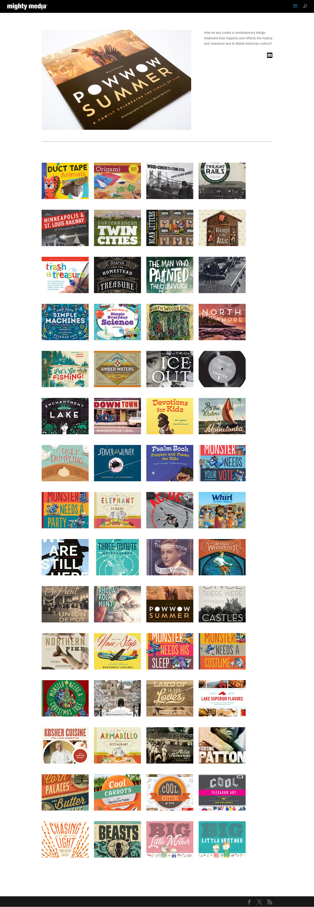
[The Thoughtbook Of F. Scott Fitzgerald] (169, 557)
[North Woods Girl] (169, 322)
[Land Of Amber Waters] (117, 369)
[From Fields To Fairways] (169, 745)
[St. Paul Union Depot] (65, 604)
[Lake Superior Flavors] (222, 698)
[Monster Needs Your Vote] (222, 463)
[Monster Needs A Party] (65, 510)
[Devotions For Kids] (169, 416)
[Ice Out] (169, 369)
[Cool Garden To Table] (117, 792)
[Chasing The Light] (65, 839)
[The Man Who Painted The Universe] (169, 275)
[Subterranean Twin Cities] (117, 228)
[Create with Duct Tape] (65, 181)
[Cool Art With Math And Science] (222, 792)
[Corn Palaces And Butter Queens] (65, 792)
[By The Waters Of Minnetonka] (222, 416)
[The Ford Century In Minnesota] (222, 275)
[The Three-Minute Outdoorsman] (117, 557)
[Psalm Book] (169, 463)
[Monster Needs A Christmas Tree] (65, 698)
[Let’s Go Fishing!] (65, 369)
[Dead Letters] (169, 228)
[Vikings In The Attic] (222, 228)
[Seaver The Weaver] (117, 463)
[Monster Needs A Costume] (222, 651)
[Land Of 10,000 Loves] (169, 698)
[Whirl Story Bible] (222, 510)
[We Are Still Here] (65, 557)
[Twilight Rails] (222, 181)
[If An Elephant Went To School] (117, 510)
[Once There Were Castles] (222, 604)
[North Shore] (222, 322)
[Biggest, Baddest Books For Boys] (117, 839)
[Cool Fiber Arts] (169, 792)
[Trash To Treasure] (65, 275)
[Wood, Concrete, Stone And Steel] (169, 181)
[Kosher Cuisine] (65, 745)
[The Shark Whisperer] (222, 557)
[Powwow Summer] (169, 604)
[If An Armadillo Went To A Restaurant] (117, 745)
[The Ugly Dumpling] (65, 463)
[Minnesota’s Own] (117, 698)
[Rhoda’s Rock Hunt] (117, 604)
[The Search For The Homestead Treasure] (117, 275)
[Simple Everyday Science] (117, 322)
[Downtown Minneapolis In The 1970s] (117, 416)
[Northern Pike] (65, 651)
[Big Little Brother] (222, 839)
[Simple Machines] (65, 322)
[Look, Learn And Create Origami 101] (117, 181)
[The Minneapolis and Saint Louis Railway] (65, 228)
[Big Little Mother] (169, 839)
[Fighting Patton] (222, 745)
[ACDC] (169, 510)
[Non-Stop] (117, 651)
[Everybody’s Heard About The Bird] (222, 369)
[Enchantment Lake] (65, 416)
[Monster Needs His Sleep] (169, 651)
